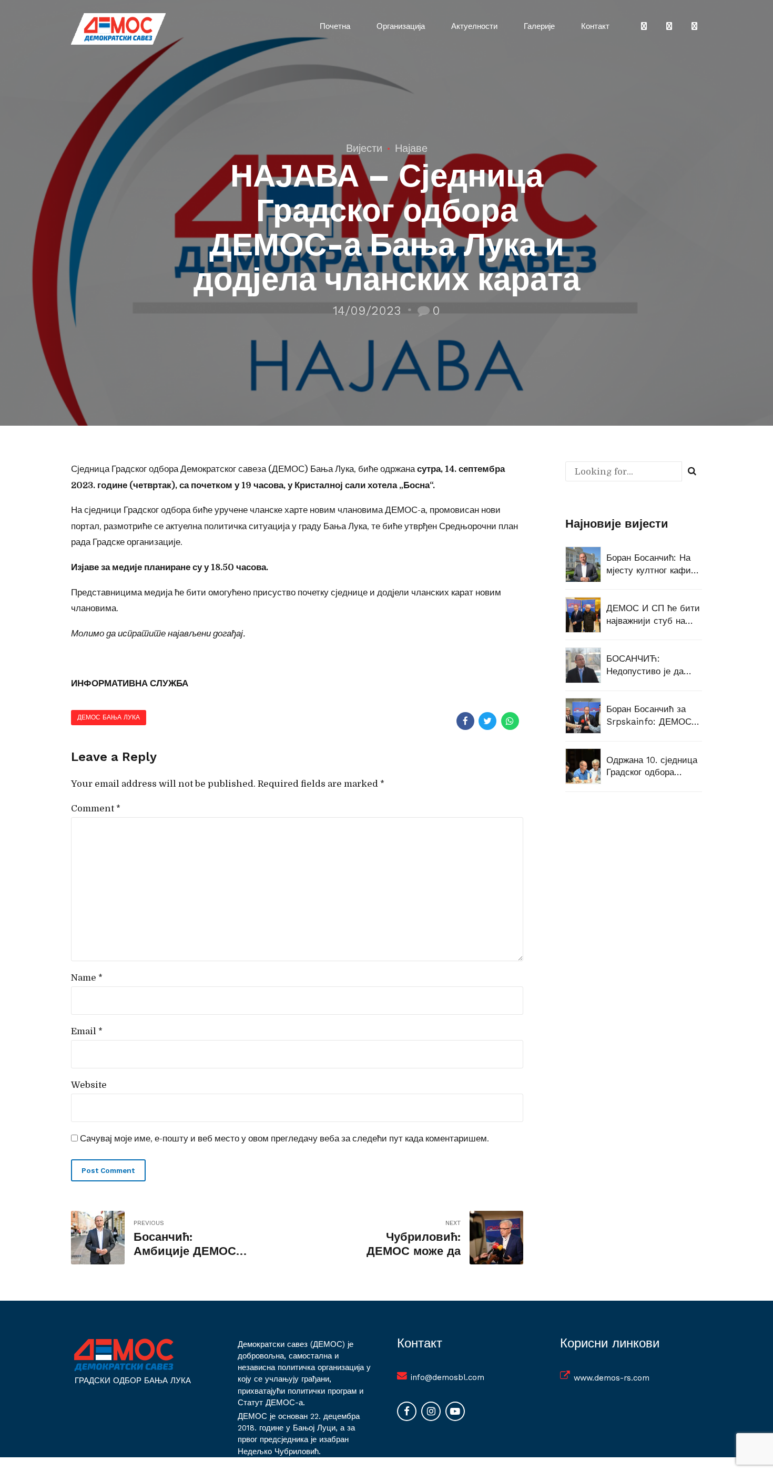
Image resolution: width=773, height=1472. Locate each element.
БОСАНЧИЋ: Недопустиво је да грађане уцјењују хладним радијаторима (645, 665)
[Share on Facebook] (465, 721)
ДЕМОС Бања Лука (108, 717)
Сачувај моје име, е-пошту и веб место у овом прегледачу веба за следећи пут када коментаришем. (284, 1139)
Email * (87, 1031)
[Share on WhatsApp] (510, 721)
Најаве (411, 148)
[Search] (692, 471)
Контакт (595, 26)
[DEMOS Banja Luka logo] (123, 1354)
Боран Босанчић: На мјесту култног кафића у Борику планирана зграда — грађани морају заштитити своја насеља (653, 564)
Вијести (364, 148)
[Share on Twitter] (487, 721)
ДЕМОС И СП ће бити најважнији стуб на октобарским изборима (654, 615)
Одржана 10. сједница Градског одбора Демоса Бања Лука (651, 767)
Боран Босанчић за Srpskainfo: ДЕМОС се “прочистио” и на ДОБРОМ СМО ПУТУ (650, 716)
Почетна (335, 26)
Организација (401, 26)
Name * (87, 978)
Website (89, 1085)
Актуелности (474, 26)
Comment (95, 809)
